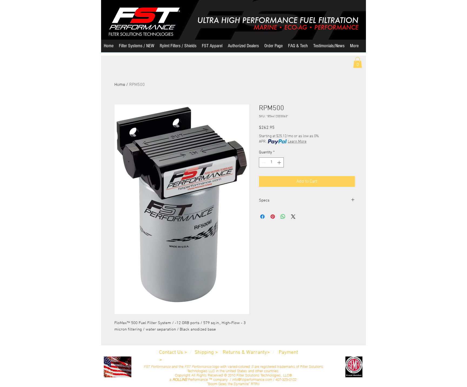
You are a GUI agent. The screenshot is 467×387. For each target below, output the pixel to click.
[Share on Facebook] (262, 216)
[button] (136, 48)
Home (119, 85)
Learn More (297, 141)
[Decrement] (263, 162)
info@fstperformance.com (252, 379)
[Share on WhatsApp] (283, 216)
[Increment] (279, 162)
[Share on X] (293, 216)
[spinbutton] (271, 162)
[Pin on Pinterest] (272, 216)
